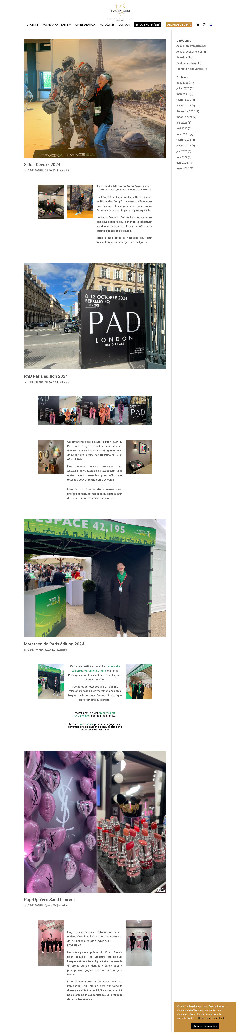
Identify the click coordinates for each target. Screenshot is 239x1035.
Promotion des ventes (189, 68)
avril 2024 (182, 162)
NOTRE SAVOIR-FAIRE (55, 25)
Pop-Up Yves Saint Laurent (49, 899)
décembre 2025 (185, 111)
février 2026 (183, 99)
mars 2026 (182, 94)
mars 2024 (182, 168)
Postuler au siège (186, 63)
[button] (226, 1018)
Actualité (64, 170)
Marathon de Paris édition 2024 (54, 644)
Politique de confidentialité (210, 1018)
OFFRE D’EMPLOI (85, 25)
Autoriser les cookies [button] (205, 1026)
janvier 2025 (183, 145)
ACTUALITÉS (107, 25)
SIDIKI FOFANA (35, 170)
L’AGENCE (32, 25)
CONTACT (124, 25)
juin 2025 (181, 122)
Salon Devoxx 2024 (42, 164)
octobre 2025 (184, 117)
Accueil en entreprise (189, 45)
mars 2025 (182, 134)
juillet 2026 (182, 88)
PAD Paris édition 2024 (46, 376)
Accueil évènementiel (189, 51)
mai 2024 (181, 157)
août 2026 (182, 82)
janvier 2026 (183, 105)
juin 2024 (181, 151)
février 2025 (183, 139)
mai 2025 (181, 128)
